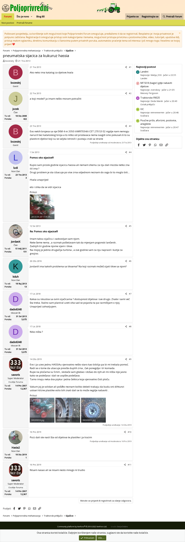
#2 (130, 93)
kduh (16, 276)
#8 (130, 326)
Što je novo (23, 16)
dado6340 (16, 309)
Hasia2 (16, 447)
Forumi (8, 16)
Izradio (119, 526)
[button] (31, 16)
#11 (129, 464)
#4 (130, 152)
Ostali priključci (147, 104)
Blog (39, 16)
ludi (15, 167)
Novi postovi (7, 22)
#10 (129, 432)
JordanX (15, 241)
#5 (130, 226)
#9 (130, 359)
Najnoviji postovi (146, 66)
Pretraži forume (24, 22)
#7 (130, 293)
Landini (144, 71)
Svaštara (144, 115)
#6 (130, 261)
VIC (142, 109)
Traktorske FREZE (150, 97)
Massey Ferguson (149, 93)
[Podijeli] (126, 67)
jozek (15, 109)
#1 (130, 67)
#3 (130, 126)
